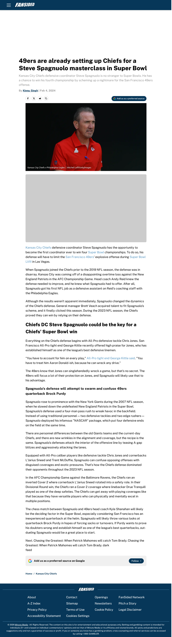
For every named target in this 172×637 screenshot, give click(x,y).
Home (29, 573)
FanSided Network (132, 597)
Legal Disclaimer (130, 609)
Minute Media (21, 625)
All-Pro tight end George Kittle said (111, 358)
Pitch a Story (127, 603)
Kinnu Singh (30, 90)
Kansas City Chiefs (38, 247)
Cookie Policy (104, 609)
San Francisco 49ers (80, 257)
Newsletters (103, 603)
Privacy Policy (37, 609)
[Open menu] (9, 5)
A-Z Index (33, 603)
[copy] (46, 98)
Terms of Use (75, 609)
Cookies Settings (77, 616)
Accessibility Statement (44, 616)
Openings (101, 597)
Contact (71, 597)
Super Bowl (96, 252)
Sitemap (72, 603)
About (31, 597)
